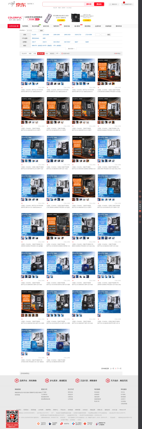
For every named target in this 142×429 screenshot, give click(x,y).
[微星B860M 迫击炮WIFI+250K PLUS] (87, 238)
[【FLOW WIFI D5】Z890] (102, 276)
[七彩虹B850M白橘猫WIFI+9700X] (51, 122)
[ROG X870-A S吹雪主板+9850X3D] (87, 199)
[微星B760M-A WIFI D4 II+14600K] (33, 160)
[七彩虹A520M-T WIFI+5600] (102, 83)
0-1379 (34, 34)
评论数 (41, 53)
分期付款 (70, 396)
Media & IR (123, 410)
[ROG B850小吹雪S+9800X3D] (36, 122)
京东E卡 (123, 399)
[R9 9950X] (29, 315)
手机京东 (63, 410)
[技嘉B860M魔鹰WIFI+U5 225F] (84, 276)
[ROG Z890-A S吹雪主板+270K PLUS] (113, 160)
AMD (44, 38)
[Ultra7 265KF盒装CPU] (29, 238)
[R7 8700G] (26, 315)
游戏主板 (67, 26)
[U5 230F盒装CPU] (26, 276)
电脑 (59, 7)
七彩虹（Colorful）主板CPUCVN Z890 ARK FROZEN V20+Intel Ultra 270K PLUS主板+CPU (109, 168)
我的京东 (114, 4)
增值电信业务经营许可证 (125, 417)
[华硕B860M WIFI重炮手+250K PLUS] (80, 238)
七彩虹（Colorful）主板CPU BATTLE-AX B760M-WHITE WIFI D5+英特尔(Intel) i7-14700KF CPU (58, 284)
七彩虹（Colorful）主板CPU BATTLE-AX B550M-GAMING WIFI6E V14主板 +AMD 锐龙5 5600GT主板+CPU (83, 168)
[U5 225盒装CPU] (102, 238)
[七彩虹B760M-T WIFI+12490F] (62, 83)
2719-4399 (89, 34)
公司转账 (70, 399)
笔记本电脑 (35, 26)
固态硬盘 (88, 26)
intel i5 (44, 42)
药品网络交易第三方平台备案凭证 (97, 413)
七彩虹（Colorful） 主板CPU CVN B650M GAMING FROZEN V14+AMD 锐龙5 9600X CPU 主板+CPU (109, 130)
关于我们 (18, 410)
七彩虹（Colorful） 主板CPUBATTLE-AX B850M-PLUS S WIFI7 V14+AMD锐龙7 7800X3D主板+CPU (83, 130)
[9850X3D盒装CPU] (77, 199)
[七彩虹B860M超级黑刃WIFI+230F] (33, 276)
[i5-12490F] (51, 315)
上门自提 (43, 392)
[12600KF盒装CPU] (26, 83)
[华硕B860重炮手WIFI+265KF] (33, 238)
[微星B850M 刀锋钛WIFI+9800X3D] (33, 122)
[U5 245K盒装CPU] (58, 199)
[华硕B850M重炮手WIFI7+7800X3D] (80, 122)
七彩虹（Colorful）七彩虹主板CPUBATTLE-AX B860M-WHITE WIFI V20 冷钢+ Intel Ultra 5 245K (109, 323)
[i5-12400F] (58, 315)
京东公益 (114, 410)
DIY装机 (123, 394)
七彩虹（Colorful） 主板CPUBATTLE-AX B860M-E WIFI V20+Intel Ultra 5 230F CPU (31, 284)
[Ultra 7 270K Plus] (106, 160)
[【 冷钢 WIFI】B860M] (80, 315)
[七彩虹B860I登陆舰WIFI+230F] (36, 276)
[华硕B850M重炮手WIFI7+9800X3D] (29, 122)
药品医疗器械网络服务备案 (63, 413)
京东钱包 (72, 420)
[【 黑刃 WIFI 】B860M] (77, 315)
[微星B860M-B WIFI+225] (106, 238)
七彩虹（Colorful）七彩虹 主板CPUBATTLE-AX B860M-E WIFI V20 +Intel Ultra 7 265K (58, 168)
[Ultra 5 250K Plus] (84, 238)
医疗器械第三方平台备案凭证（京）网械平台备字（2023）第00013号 (87, 417)
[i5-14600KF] (62, 315)
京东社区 (85, 410)
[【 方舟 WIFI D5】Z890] (106, 276)
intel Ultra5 (56, 42)
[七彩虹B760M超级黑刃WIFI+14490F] (26, 199)
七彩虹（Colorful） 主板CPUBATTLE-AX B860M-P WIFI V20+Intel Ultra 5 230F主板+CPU (82, 323)
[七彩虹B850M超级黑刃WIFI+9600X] (113, 122)
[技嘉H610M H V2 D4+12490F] (55, 83)
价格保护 (96, 394)
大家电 (39, 392)
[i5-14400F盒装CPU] (102, 199)
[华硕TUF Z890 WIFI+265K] (58, 160)
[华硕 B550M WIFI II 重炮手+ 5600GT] (87, 160)
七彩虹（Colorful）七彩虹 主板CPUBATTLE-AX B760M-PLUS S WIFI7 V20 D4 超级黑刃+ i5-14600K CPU (32, 168)
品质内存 (98, 26)
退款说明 (96, 396)
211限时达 (44, 394)
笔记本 (55, 7)
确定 (108, 34)
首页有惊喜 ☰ (13, 26)
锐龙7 (76, 42)
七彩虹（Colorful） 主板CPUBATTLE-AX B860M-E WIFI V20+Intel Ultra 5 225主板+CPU (108, 246)
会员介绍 (22, 392)
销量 (30, 53)
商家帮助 (48, 410)
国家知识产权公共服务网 (100, 423)
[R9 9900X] (33, 315)
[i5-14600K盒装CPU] (26, 160)
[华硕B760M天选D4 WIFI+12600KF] (36, 83)
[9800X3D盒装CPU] (26, 122)
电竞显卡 (56, 26)
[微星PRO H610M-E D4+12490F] (58, 83)
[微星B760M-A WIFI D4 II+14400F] (109, 199)
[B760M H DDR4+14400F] (106, 199)
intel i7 (34, 42)
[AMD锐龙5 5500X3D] (51, 238)
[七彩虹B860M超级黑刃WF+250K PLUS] (77, 238)
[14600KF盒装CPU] (80, 83)
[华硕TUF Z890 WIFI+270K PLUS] (109, 160)
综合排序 (24, 53)
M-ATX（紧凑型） (47, 45)
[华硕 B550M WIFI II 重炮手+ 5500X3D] (62, 238)
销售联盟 (77, 410)
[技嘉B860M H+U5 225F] (80, 276)
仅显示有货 (66, 53)
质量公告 (99, 410)
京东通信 (123, 401)
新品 (47, 53)
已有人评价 (41, 87)
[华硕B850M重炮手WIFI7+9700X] (58, 122)
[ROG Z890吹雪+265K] (62, 160)
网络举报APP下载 (88, 423)
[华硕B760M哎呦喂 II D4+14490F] (33, 199)
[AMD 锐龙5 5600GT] (77, 160)
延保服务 (123, 396)
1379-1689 (46, 34)
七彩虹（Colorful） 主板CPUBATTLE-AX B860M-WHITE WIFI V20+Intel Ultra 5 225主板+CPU (57, 361)
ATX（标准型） (57, 45)
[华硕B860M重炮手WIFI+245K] (55, 199)
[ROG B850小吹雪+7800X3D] (84, 122)
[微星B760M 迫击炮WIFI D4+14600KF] (87, 83)
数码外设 (119, 26)
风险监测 (92, 410)
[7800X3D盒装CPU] (77, 122)
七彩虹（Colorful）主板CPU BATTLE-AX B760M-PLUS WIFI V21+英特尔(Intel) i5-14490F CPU (58, 323)
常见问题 (35, 392)
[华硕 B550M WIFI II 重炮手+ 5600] (113, 83)
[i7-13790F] (55, 315)
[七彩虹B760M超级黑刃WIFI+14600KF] (77, 83)
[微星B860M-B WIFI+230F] (29, 276)
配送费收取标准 (45, 399)
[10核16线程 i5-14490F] (29, 199)
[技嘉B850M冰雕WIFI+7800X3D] (87, 122)
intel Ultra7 (67, 42)
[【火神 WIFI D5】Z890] (109, 276)
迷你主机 (46, 26)
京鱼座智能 (124, 403)
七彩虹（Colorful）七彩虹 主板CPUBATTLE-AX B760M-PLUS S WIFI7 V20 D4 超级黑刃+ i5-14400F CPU (109, 207)
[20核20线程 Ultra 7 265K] (51, 160)
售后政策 (96, 392)
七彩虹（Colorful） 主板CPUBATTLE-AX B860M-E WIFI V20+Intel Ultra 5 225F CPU (82, 284)
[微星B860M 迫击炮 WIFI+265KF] (36, 238)
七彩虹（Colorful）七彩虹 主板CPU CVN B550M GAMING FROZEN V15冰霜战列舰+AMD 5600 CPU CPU (109, 91)
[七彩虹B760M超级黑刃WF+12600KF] (33, 83)
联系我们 (26, 410)
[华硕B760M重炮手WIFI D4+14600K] (29, 160)
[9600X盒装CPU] (106, 122)
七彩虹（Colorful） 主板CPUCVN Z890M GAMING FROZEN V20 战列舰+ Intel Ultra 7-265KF (32, 246)
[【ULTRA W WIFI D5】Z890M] (113, 276)
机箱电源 (108, 26)
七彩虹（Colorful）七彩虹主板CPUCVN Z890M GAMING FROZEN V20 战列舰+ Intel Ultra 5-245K (58, 207)
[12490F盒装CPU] (51, 83)
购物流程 (17, 392)
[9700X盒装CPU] (55, 122)
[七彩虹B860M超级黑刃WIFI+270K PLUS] (102, 160)
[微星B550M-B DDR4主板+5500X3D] (55, 238)
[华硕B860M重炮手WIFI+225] (109, 238)
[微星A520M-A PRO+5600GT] (80, 160)
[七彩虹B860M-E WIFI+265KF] (26, 238)
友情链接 (70, 410)
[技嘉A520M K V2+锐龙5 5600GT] (84, 160)
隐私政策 (107, 410)
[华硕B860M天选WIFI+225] (113, 238)
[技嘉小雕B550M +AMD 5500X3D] (58, 238)
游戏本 (63, 7)
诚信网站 (65, 423)
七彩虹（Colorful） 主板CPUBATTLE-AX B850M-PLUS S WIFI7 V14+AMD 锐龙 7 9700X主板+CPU (58, 130)
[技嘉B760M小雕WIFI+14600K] (36, 160)
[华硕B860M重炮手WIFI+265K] (55, 160)
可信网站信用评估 (42, 423)
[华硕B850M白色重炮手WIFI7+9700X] (62, 122)
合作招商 (40, 410)
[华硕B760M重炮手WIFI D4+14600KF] (84, 83)
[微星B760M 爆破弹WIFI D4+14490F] (36, 199)
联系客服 (17, 395)
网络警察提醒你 (53, 423)
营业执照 (112, 417)
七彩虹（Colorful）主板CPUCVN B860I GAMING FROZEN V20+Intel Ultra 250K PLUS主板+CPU (83, 246)
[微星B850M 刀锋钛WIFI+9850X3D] (84, 199)
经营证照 (62, 417)
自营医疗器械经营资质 (79, 413)
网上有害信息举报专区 (77, 423)
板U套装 (77, 26)
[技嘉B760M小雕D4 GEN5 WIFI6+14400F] (113, 199)
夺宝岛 (123, 392)
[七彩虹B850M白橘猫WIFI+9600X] (102, 122)
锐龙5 (87, 42)
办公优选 (68, 7)
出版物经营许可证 (72, 415)
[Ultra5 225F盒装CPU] (77, 276)
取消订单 (96, 401)
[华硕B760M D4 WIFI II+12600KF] (29, 83)
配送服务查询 (45, 396)
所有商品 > (23, 30)
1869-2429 (67, 34)
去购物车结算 (128, 4)
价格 (35, 53)
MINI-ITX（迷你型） (36, 45)
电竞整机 (25, 26)
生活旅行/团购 (29, 392)
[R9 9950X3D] (36, 315)
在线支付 (70, 394)
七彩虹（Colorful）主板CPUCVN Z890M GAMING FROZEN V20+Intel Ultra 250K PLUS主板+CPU (109, 284)
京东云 (79, 420)
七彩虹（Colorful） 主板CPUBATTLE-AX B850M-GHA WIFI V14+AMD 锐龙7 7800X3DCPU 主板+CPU (32, 323)
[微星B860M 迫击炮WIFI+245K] (62, 199)
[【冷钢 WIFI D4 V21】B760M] (51, 276)
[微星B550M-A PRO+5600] (109, 83)
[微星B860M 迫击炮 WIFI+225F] (87, 276)
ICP (52, 413)
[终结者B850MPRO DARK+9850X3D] (80, 199)
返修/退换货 (97, 399)
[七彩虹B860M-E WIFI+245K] (51, 199)
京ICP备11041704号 (43, 413)
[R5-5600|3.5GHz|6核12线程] (106, 83)
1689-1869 (56, 34)
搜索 (41, 30)
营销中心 (55, 410)
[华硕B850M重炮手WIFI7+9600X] (109, 122)
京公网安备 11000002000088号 (26, 413)
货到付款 (70, 392)
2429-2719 (78, 34)
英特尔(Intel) (35, 38)
